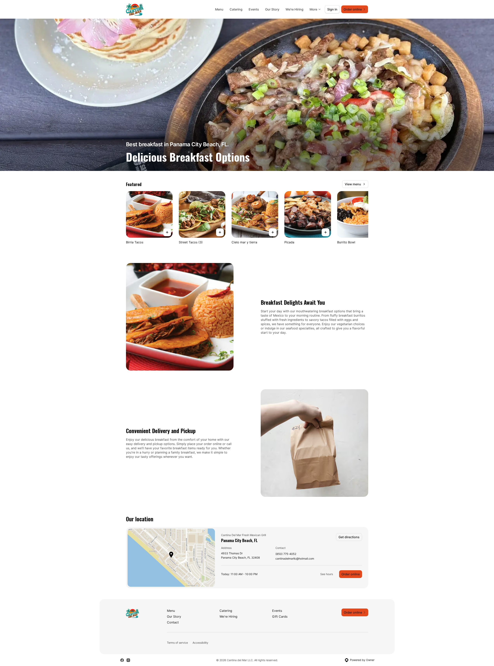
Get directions (349, 537)
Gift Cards (279, 616)
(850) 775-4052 (285, 554)
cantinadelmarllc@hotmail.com (294, 559)
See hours (326, 574)
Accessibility (200, 642)
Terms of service (177, 642)
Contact (173, 622)
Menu (219, 9)
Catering (236, 9)
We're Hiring (294, 9)
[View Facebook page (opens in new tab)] (122, 660)
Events (254, 9)
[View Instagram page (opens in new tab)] (128, 660)
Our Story (272, 9)
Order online (350, 574)
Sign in (332, 9)
